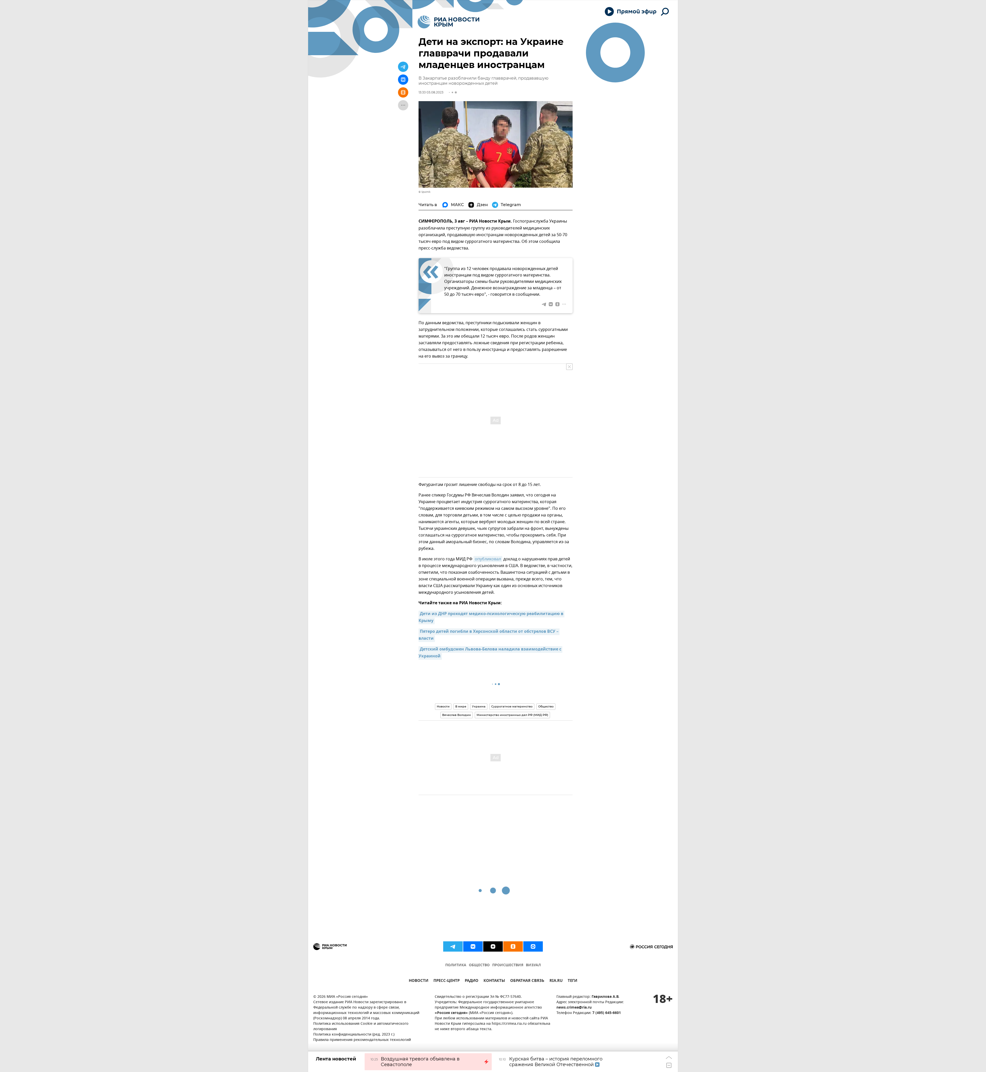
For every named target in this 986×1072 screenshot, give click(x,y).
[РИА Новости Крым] (448, 22)
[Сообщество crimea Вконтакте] (473, 946)
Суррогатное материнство (512, 706)
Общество (546, 706)
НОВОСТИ (418, 981)
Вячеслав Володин (456, 715)
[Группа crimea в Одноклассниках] (513, 946)
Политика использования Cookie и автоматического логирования (361, 1026)
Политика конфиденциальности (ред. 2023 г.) (353, 1035)
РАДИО (471, 981)
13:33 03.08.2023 (431, 92)
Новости (443, 706)
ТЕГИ (572, 981)
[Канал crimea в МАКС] (533, 946)
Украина (479, 706)
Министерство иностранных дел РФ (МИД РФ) (512, 715)
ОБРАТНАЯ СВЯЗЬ (527, 981)
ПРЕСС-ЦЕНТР (446, 981)
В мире (460, 706)
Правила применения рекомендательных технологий (362, 1040)
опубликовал (488, 559)
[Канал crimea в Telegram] (453, 946)
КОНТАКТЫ (494, 981)
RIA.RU (556, 981)
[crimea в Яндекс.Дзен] (493, 946)
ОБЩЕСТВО (479, 965)
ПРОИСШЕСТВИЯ (507, 965)
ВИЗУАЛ (533, 965)
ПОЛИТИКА (455, 965)
